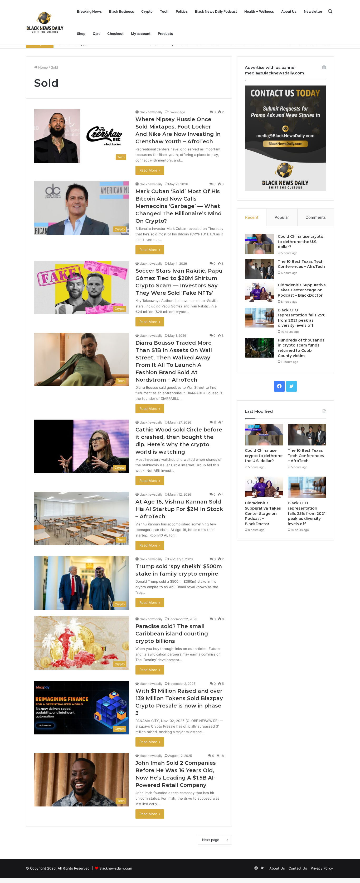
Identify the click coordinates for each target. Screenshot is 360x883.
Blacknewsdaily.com (115, 868)
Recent (251, 217)
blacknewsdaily (151, 112)
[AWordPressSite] (45, 22)
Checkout (115, 33)
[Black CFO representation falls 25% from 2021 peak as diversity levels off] (259, 317)
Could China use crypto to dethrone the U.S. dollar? (300, 241)
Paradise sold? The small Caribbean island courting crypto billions (171, 633)
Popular (282, 217)
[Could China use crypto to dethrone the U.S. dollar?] (259, 244)
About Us (288, 11)
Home (42, 67)
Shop (81, 33)
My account (140, 33)
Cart (96, 33)
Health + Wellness (259, 11)
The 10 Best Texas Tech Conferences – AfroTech (301, 264)
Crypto (147, 11)
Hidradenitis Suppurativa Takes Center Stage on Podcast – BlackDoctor (302, 290)
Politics (182, 11)
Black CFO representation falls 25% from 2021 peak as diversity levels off (301, 318)
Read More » (149, 170)
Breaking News (89, 11)
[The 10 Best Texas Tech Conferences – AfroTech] (259, 269)
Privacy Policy (322, 868)
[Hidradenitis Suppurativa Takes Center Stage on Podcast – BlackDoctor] (259, 292)
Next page (210, 840)
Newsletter (313, 11)
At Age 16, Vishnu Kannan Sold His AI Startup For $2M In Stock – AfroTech (179, 509)
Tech (164, 11)
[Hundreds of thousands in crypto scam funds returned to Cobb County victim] (259, 348)
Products (165, 33)
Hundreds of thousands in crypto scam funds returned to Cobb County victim (301, 348)
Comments (315, 217)
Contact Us (298, 868)
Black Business (121, 11)
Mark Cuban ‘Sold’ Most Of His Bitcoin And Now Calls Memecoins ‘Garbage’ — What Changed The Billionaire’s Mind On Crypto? (178, 206)
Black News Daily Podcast (216, 11)
